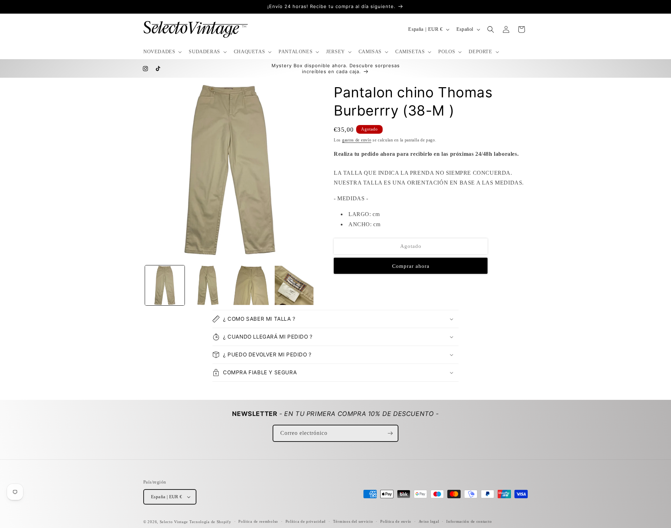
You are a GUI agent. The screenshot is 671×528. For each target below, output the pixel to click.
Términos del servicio (353, 521)
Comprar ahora (411, 266)
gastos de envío (356, 140)
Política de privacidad (306, 521)
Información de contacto (469, 521)
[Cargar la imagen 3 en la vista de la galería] (251, 285)
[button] (162, 51)
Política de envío (395, 521)
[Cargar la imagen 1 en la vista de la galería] (165, 285)
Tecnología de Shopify (210, 522)
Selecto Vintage (174, 522)
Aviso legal (429, 521)
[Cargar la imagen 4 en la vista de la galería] (294, 285)
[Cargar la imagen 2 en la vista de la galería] (208, 285)
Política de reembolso (258, 521)
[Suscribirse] (390, 433)
